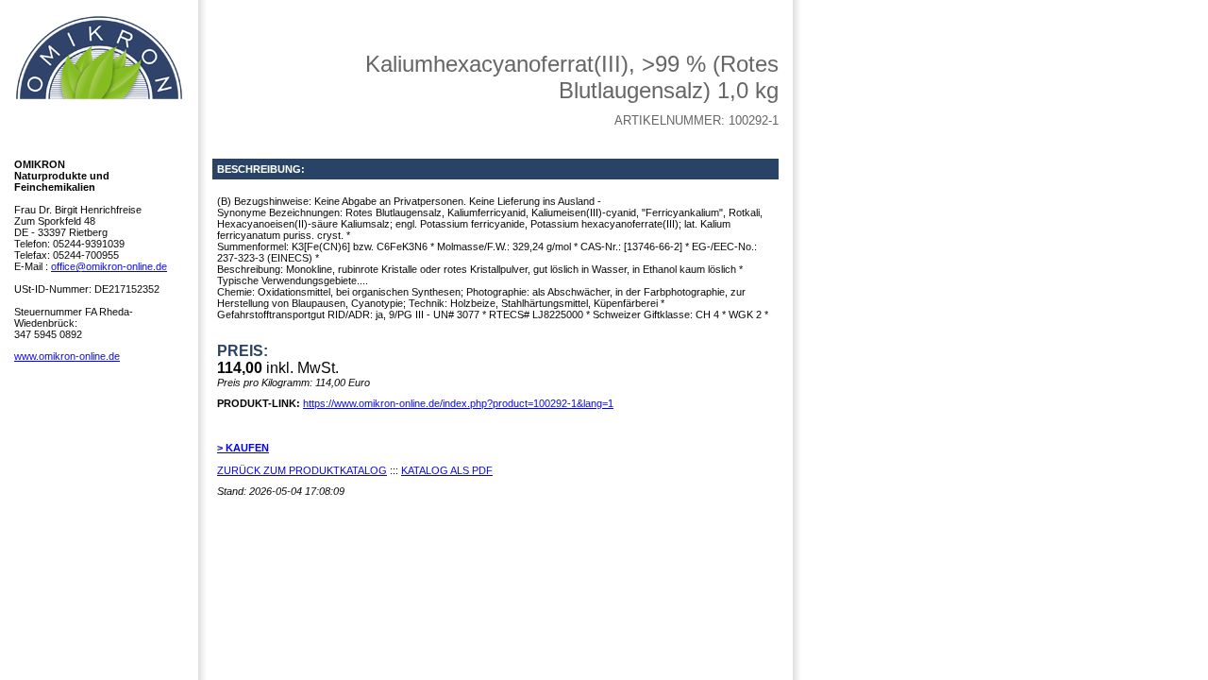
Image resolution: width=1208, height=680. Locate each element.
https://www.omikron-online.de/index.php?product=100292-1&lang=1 (458, 403)
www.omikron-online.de (67, 356)
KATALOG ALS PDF (447, 470)
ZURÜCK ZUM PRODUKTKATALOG (302, 470)
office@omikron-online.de (109, 266)
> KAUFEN (243, 447)
